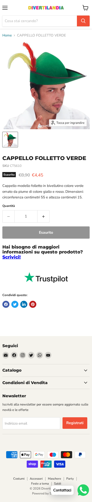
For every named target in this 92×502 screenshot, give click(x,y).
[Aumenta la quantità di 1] (44, 216)
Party (70, 479)
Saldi (57, 484)
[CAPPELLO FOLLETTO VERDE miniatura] (10, 139)
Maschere (54, 479)
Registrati (75, 423)
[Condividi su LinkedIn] (23, 304)
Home (7, 35)
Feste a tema (40, 484)
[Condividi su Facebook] (5, 304)
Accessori (36, 479)
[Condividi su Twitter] (14, 304)
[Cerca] (83, 21)
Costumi (19, 479)
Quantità (8, 206)
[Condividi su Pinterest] (32, 304)
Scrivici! (11, 257)
